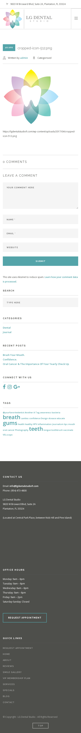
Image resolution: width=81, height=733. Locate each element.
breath (11, 417)
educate (61, 418)
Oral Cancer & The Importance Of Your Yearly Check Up (36, 364)
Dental (7, 327)
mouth (71, 424)
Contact (9, 702)
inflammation (45, 424)
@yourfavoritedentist (13, 412)
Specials (9, 690)
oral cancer (9, 430)
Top (40, 726)
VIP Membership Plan (16, 678)
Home (6, 654)
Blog (6, 696)
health (21, 424)
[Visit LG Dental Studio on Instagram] (10, 387)
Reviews (8, 666)
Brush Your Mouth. (14, 355)
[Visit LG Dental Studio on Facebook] (4, 387)
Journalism (57, 424)
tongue (47, 430)
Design (44, 418)
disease (52, 418)
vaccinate (68, 430)
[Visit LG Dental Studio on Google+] (17, 387)
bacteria (56, 412)
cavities (25, 418)
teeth (36, 428)
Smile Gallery (12, 672)
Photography (21, 430)
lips (66, 424)
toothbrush (57, 430)
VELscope (7, 434)
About (7, 660)
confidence (34, 418)
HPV (35, 424)
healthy (28, 424)
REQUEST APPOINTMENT (24, 617)
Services (9, 684)
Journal (7, 332)
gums (10, 423)
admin (24, 57)
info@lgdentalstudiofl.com (24, 486)
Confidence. (10, 359)
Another (29, 412)
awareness (45, 412)
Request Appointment (18, 648)
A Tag (37, 412)
